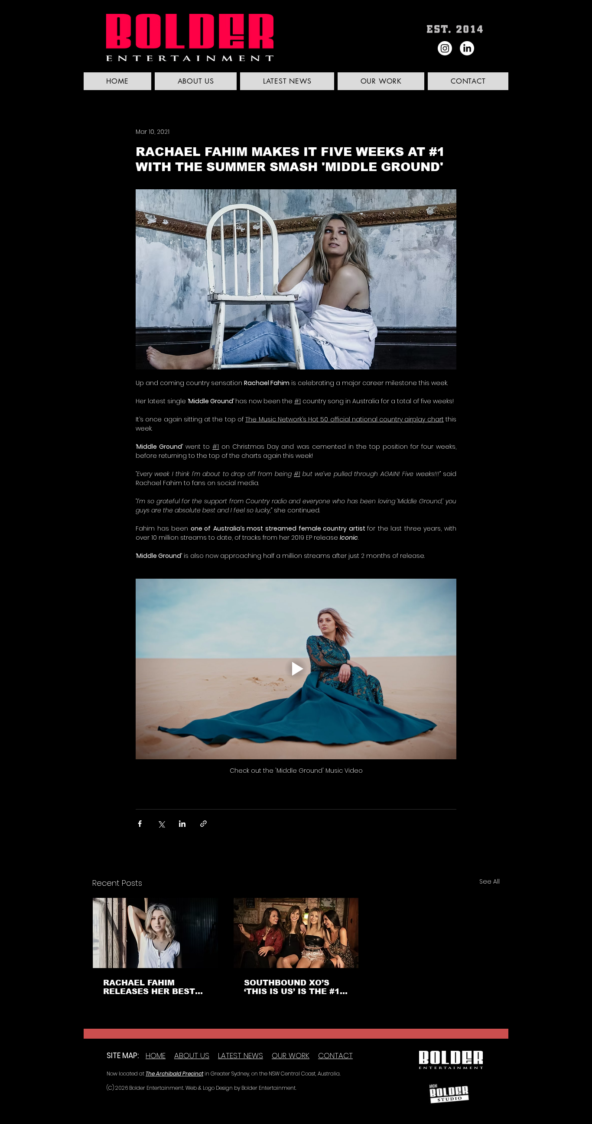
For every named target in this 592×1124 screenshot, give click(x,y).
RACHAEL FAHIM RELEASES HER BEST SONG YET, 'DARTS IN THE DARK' (149, 987)
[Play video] (296, 669)
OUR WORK (290, 1055)
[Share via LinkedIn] (182, 824)
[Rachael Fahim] (155, 933)
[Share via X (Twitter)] (161, 824)
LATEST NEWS (240, 1055)
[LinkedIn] (467, 48)
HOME (156, 1055)
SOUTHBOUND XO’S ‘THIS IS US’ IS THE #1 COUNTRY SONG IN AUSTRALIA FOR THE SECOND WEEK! (292, 987)
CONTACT (335, 1055)
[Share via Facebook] (140, 824)
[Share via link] (203, 824)
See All (489, 881)
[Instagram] (445, 48)
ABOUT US (191, 1055)
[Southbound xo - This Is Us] (296, 933)
